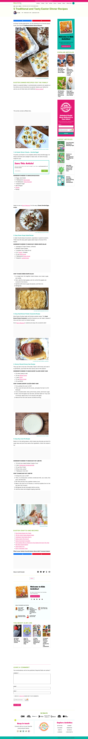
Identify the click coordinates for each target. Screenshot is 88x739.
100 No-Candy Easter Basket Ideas (24, 535)
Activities (38, 3)
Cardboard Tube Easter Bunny (23, 537)
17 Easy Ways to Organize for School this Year (36, 641)
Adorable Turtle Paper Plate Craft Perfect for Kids (69, 168)
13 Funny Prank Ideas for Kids (33, 616)
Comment (16, 673)
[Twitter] (39, 599)
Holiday (63, 3)
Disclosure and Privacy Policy (62, 737)
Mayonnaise (26, 180)
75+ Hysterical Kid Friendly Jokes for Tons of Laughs (70, 72)
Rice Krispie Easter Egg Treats (23, 533)
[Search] (73, 3)
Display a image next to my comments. (27, 696)
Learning (50, 3)
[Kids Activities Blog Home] (17, 3)
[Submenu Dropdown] (40, 3)
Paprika (17, 187)
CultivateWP (72, 737)
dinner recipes (39, 89)
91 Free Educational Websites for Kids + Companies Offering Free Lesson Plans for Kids (33, 610)
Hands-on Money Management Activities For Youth (69, 156)
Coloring (42, 3)
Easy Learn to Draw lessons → (47, 0)
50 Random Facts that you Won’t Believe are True (61, 93)
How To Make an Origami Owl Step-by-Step (27, 641)
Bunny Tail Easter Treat (21, 548)
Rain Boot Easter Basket (21, 544)
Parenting (59, 3)
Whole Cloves (23, 375)
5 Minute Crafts (69, 3)
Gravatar (21, 696)
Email (15, 691)
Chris (19, 12)
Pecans (20, 252)
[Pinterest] (42, 599)
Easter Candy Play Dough (22, 539)
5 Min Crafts (69, 732)
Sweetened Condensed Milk (26, 465)
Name (15, 686)
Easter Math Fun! (20, 546)
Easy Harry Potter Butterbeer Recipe (22, 616)
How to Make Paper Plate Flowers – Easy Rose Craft (21, 609)
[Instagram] (31, 599)
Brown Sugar (26, 256)
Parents (32, 578)
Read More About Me (35, 596)
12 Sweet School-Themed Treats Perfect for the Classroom (46, 642)
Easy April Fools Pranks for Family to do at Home (70, 93)
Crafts (47, 3)
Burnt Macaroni (26, 205)
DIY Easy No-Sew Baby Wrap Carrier (17, 640)
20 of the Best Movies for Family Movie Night (61, 70)
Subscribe (66, 133)
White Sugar (23, 254)
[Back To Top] (15, 720)
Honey (21, 377)
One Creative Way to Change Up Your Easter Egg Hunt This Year (32, 542)
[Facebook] (37, 599)
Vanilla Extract (25, 258)
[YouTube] (34, 599)
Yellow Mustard (28, 181)
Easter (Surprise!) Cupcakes (22, 540)
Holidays (69, 729)
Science (54, 3)
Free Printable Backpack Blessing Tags (70, 144)
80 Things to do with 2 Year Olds (44, 608)
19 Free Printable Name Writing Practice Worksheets (70, 179)
